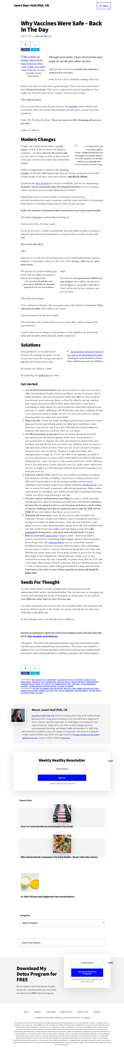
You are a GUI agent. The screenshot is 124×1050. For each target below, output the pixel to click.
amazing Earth (56, 542)
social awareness (88, 684)
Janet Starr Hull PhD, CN (31, 5)
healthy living (70, 688)
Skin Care (76, 684)
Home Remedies (92, 682)
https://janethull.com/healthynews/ (42, 636)
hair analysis (42, 183)
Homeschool (90, 485)
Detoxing (79, 680)
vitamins (69, 686)
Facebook (65, 738)
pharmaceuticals (46, 691)
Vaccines (61, 686)
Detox (71, 680)
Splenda (24, 686)
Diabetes (88, 680)
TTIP (28, 512)
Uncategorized (49, 686)
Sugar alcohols (35, 686)
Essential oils (38, 682)
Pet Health (46, 684)
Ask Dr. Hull (41, 680)
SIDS (56, 691)
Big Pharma (44, 688)
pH (53, 684)
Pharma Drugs (61, 684)
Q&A (69, 684)
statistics (74, 106)
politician (44, 375)
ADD (33, 680)
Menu (105, 6)
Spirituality (52, 535)
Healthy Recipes (78, 682)
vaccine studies (27, 693)
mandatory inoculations (87, 688)
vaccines (38, 217)
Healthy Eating (63, 682)
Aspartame (51, 680)
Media (38, 684)
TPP (90, 508)
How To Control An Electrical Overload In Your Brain (47, 826)
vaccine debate (81, 691)
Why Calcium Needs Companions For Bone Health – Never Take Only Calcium (59, 856)
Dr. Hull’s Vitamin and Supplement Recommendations (47, 896)
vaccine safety (95, 691)
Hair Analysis (50, 682)
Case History (62, 680)
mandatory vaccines (29, 691)
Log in (86, 1018)
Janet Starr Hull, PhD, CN (43, 716)
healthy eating (56, 688)
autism (36, 688)
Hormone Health (28, 684)
